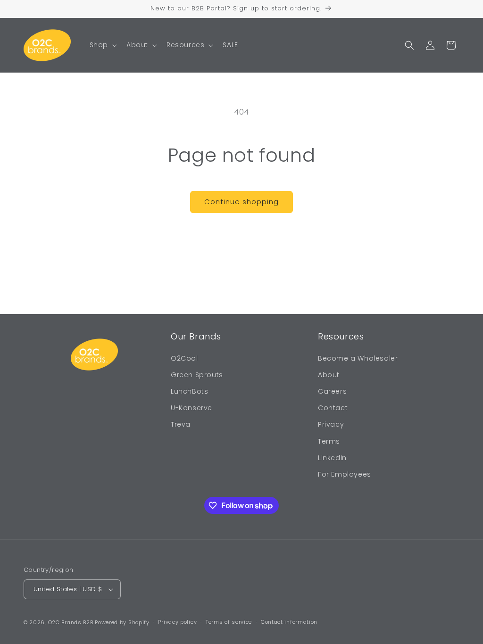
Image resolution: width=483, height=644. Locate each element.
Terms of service (229, 622)
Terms (329, 441)
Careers (332, 391)
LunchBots (189, 391)
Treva (181, 424)
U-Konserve (191, 408)
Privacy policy (177, 622)
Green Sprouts (197, 375)
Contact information (289, 622)
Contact (333, 408)
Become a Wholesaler (358, 358)
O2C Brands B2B (70, 622)
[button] (102, 45)
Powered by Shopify (122, 622)
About (329, 375)
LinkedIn (332, 457)
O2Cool (184, 358)
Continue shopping (241, 201)
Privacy (331, 424)
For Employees (344, 474)
